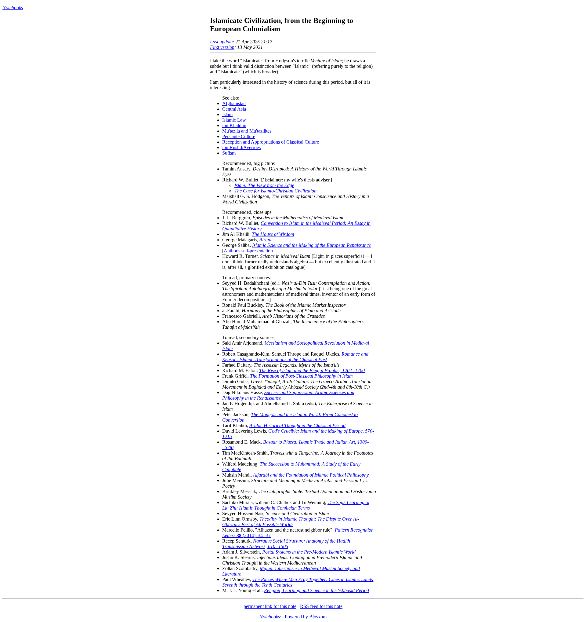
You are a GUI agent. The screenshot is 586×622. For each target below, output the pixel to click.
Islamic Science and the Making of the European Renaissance (311, 245)
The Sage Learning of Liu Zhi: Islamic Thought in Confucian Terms (295, 505)
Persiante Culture (238, 136)
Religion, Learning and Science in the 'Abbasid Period (316, 590)
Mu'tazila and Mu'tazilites (246, 131)
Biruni (265, 239)
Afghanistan (234, 103)
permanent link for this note (270, 606)
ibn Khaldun (234, 125)
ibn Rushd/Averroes (241, 147)
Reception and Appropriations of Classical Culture (270, 142)
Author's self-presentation (248, 250)
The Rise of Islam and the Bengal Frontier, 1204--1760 (312, 370)
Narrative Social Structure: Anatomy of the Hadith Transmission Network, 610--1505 (286, 543)
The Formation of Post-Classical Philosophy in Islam (301, 376)
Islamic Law (234, 120)
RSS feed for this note (321, 606)
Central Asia (234, 109)
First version (222, 47)
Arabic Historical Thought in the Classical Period (297, 425)
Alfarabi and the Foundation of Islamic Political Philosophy (311, 474)
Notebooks (12, 7)
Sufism (229, 153)
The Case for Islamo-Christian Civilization (275, 190)
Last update (221, 41)
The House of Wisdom (273, 234)
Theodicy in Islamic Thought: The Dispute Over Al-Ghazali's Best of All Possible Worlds (290, 521)
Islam (227, 114)
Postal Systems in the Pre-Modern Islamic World (309, 551)
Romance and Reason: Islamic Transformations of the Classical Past (295, 356)
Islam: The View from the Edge (264, 185)
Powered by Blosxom (306, 616)
